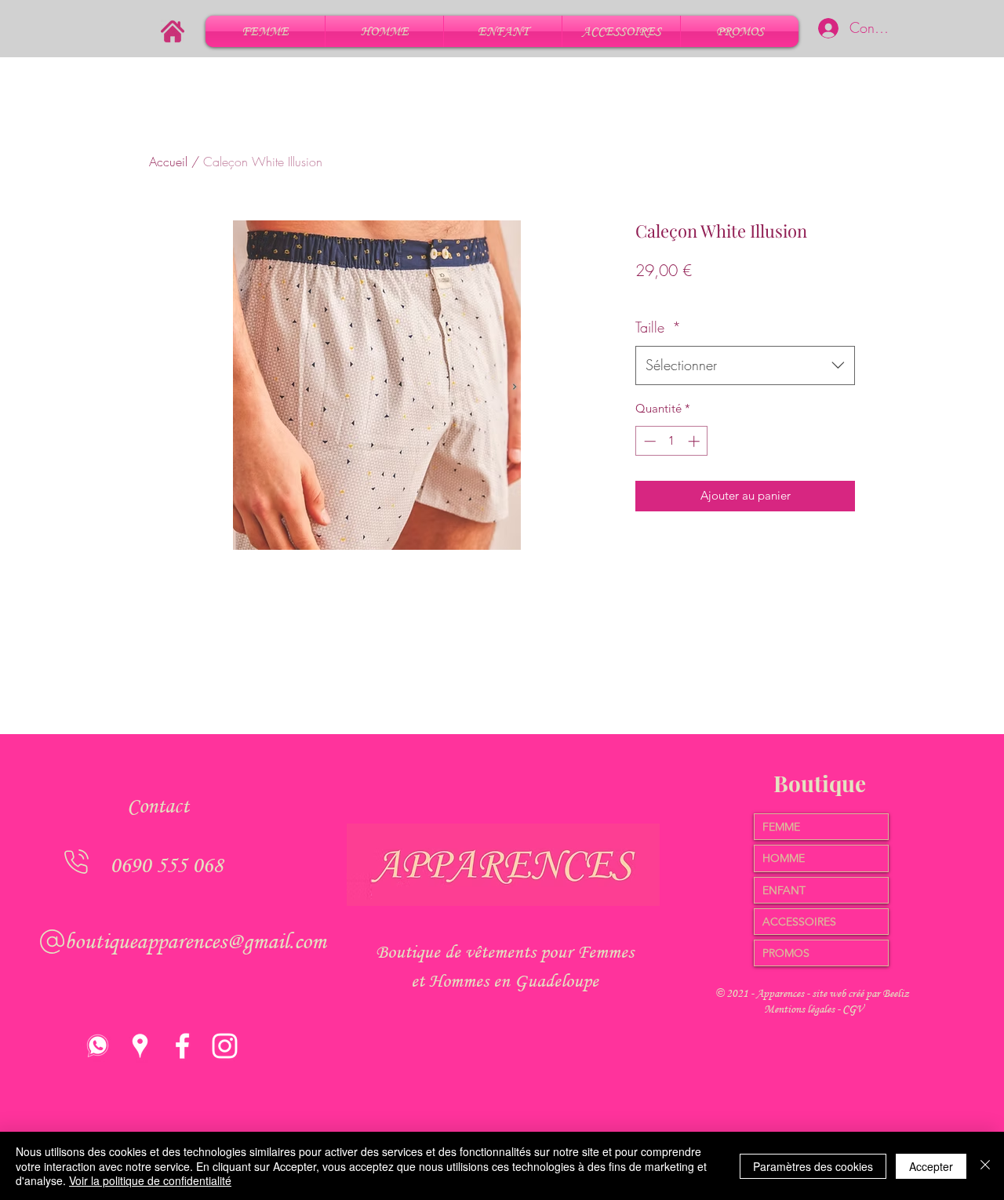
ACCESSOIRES (799, 922)
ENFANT (784, 890)
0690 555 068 (166, 864)
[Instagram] (225, 1046)
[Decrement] (648, 441)
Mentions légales (800, 1009)
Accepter (931, 1166)
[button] (265, 31)
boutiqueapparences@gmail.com (195, 940)
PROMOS (785, 953)
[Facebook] (182, 1046)
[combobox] (745, 365)
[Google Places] (140, 1046)
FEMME (781, 827)
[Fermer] (985, 1165)
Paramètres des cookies (813, 1166)
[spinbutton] (672, 441)
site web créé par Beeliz (860, 993)
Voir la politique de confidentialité (150, 1180)
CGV (853, 1009)
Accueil (168, 161)
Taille (658, 327)
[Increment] (695, 441)
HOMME (783, 858)
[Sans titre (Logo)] (98, 1046)
